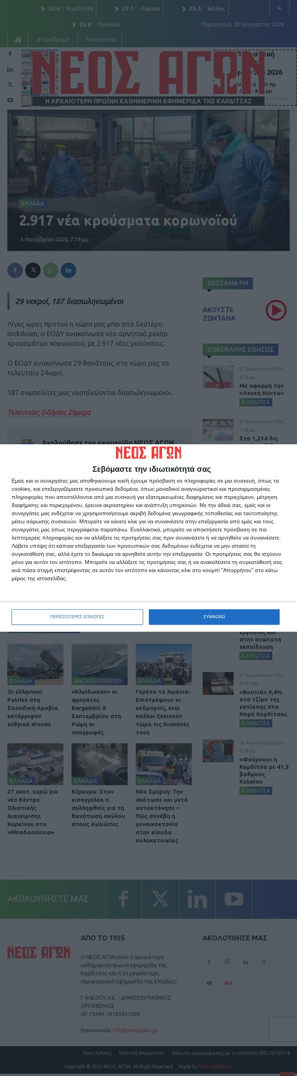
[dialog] (148, 538)
